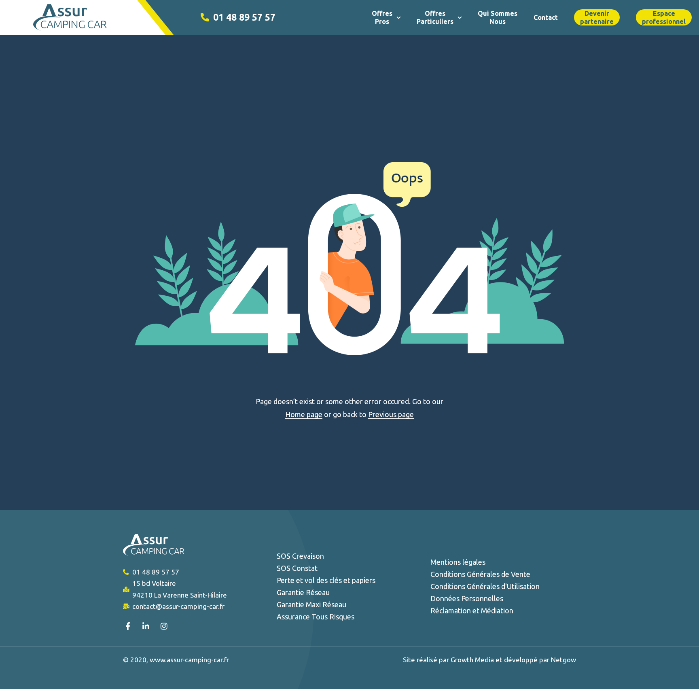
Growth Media (473, 660)
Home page (303, 414)
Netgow (563, 660)
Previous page (391, 414)
